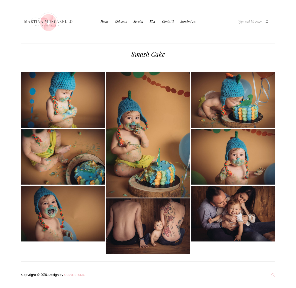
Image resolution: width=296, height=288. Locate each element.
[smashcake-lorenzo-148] (148, 226)
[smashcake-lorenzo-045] (63, 157)
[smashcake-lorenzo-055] (233, 100)
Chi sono (121, 21)
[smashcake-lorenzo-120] (233, 213)
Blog (153, 21)
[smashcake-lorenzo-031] (63, 213)
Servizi (138, 21)
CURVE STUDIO (75, 275)
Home (104, 21)
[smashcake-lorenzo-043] (233, 157)
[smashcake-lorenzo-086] (63, 100)
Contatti (168, 21)
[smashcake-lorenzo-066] (148, 135)
